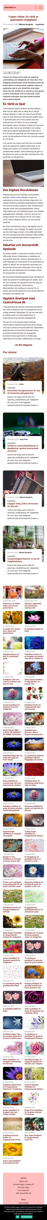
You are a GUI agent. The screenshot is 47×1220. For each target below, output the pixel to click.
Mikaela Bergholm (26, 24)
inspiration (40, 24)
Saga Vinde (24, 439)
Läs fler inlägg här (23, 345)
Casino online (15, 197)
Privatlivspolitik (26, 1217)
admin (21, 384)
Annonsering (23, 1203)
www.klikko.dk (25, 1193)
